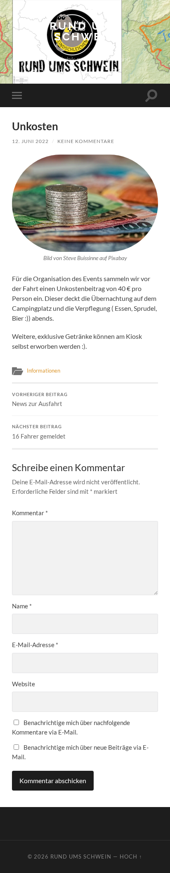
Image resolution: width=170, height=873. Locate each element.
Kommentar (30, 512)
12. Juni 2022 (30, 141)
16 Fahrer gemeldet (39, 432)
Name (22, 606)
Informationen (43, 370)
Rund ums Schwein (85, 31)
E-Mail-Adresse (35, 644)
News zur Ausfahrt (40, 400)
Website (23, 684)
